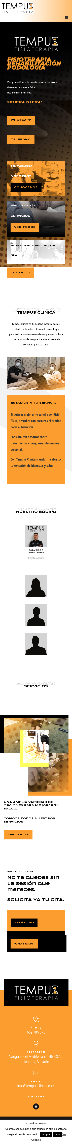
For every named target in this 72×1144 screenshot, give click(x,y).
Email (36, 1081)
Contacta (21, 272)
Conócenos (26, 187)
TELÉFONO (21, 139)
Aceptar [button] (46, 1134)
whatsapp (21, 120)
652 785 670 (36, 1032)
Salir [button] (57, 1134)
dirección (36, 1052)
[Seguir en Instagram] (36, 1106)
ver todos (25, 227)
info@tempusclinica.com (36, 1086)
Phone (36, 1027)
